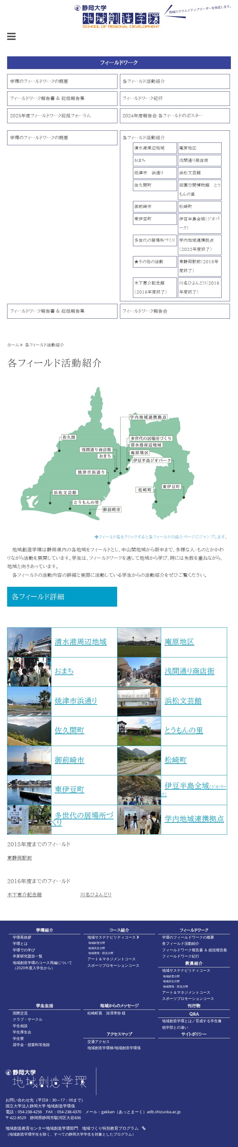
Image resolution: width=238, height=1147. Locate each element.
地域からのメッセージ (119, 1005)
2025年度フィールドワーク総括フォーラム (50, 115)
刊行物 (194, 1005)
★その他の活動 (148, 261)
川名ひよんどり (96, 894)
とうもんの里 (184, 730)
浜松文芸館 (190, 172)
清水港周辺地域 (149, 148)
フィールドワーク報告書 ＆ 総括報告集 (47, 98)
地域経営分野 (96, 943)
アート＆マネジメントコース (111, 959)
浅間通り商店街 (193, 160)
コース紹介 (119, 930)
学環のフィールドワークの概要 (39, 81)
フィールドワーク (194, 930)
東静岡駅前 (19, 857)
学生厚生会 (22, 1032)
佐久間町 (143, 185)
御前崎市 (143, 206)
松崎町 (185, 206)
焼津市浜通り (76, 700)
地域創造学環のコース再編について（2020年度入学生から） (42, 965)
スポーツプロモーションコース (113, 965)
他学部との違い (175, 1027)
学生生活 (44, 1005)
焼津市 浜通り (148, 172)
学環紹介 (44, 930)
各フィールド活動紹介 (143, 81)
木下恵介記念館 (24, 894)
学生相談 (20, 1025)
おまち (139, 160)
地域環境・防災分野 (100, 953)
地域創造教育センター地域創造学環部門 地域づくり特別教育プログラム (72, 1128)
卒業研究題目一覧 (27, 956)
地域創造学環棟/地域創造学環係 (114, 1047)
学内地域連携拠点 (194, 818)
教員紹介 (194, 963)
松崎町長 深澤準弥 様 (106, 1013)
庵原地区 (187, 148)
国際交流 (20, 1013)
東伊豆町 (143, 218)
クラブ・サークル (27, 1019)
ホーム (13, 345)
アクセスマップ (119, 1034)
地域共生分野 (96, 948)
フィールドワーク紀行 (142, 98)
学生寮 (18, 1038)
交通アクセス (98, 1041)
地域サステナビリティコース (112, 937)
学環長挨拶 (22, 937)
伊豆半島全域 (193, 789)
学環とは (20, 943)
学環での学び (24, 950)
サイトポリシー (194, 1034)
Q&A (194, 1013)
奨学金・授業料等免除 (31, 1044)
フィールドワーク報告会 (144, 311)
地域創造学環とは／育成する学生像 (192, 1020)
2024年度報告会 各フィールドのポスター (162, 115)
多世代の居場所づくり (154, 240)
